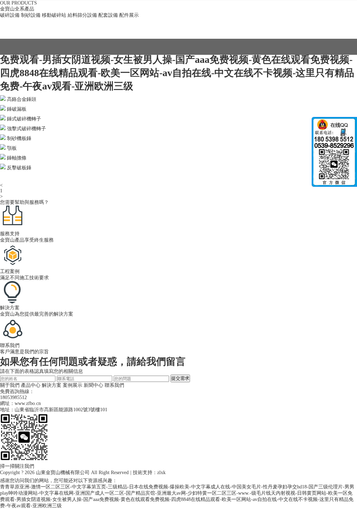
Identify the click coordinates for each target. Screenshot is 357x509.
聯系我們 (114, 385)
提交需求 (180, 378)
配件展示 (129, 15)
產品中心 (30, 385)
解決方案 (51, 385)
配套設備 (108, 15)
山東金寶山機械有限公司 (63, 472)
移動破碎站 (54, 15)
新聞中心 (93, 385)
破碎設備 (10, 15)
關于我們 (10, 385)
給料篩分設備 (82, 15)
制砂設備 (30, 15)
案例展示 (72, 385)
